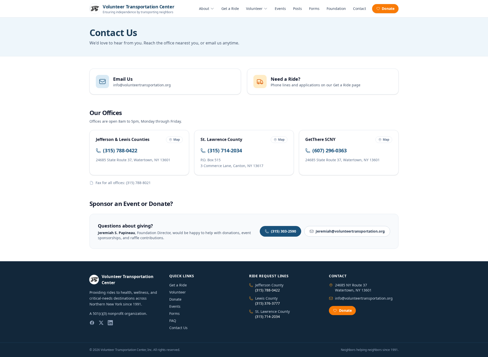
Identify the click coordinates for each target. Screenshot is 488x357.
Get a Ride (230, 8)
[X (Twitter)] (101, 322)
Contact (359, 8)
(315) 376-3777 (267, 303)
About (204, 8)
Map (176, 139)
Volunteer (254, 8)
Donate (388, 8)
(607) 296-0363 (329, 150)
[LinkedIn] (110, 322)
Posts (297, 8)
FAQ (172, 320)
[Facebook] (92, 322)
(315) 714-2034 (225, 150)
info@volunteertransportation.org (364, 298)
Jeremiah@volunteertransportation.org (350, 231)
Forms (314, 8)
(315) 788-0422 (120, 150)
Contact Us (178, 327)
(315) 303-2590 (283, 231)
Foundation (336, 8)
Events (280, 8)
